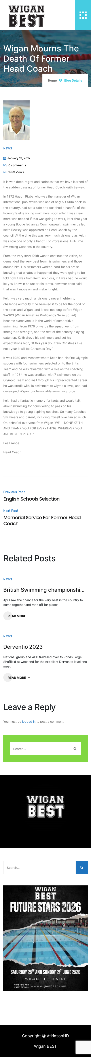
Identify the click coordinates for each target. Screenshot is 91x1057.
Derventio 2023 (23, 647)
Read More (17, 616)
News (7, 148)
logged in (29, 721)
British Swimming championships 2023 (45, 590)
